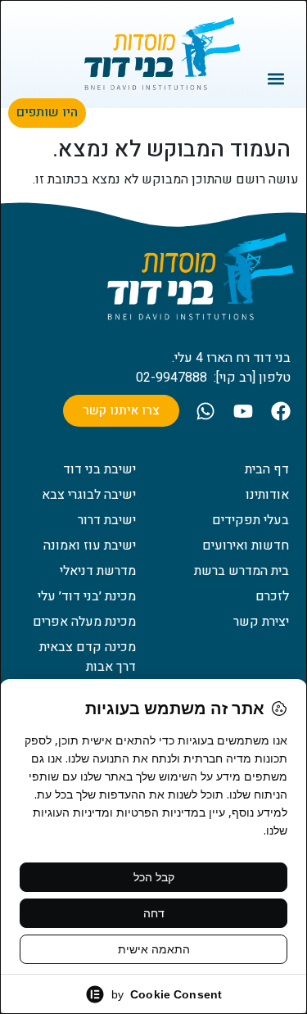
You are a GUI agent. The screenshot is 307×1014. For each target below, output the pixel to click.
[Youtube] (243, 411)
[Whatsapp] (205, 411)
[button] (276, 78)
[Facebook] (281, 411)
